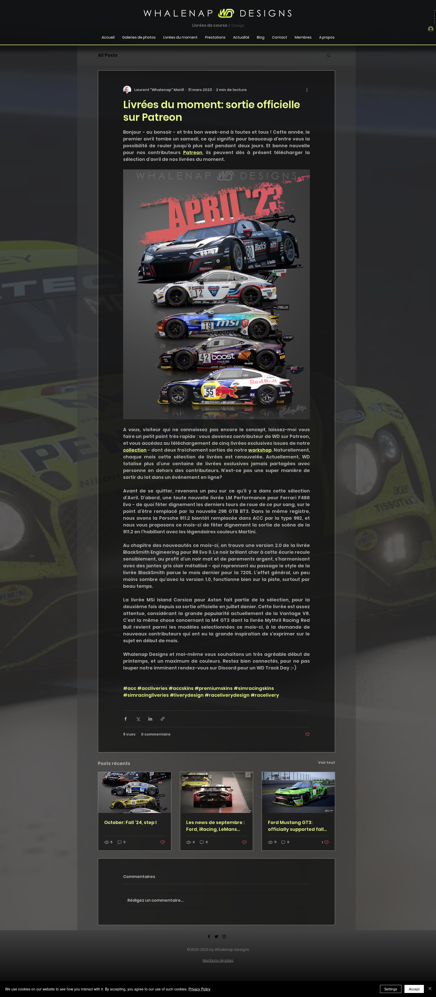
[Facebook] (208, 936)
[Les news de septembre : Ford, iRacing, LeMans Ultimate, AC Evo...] (216, 792)
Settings (390, 988)
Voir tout (326, 762)
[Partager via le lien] (162, 718)
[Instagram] (224, 936)
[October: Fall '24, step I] (134, 792)
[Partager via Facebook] (125, 718)
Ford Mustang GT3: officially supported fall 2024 (296, 826)
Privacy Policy (199, 988)
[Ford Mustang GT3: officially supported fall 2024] (298, 792)
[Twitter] (216, 936)
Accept (414, 988)
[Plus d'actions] (307, 90)
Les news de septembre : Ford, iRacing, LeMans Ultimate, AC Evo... (215, 826)
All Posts (108, 55)
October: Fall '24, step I (130, 822)
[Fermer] (430, 989)
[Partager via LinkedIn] (150, 718)
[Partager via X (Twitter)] (137, 718)
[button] (328, 55)
